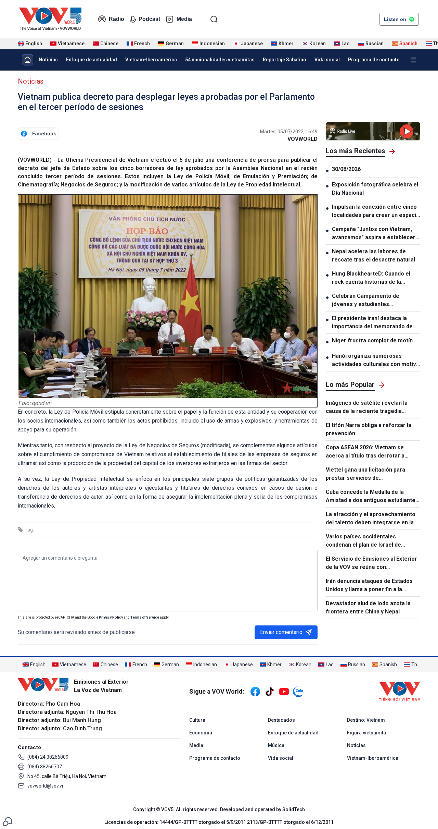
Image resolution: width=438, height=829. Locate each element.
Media (184, 19)
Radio (116, 19)
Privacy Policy (111, 617)
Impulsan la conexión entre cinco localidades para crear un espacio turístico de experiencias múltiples (376, 211)
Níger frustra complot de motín (372, 340)
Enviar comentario (281, 632)
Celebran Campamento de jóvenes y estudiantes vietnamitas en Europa (365, 300)
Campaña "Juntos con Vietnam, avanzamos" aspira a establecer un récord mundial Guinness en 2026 (373, 234)
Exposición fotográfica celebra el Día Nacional (375, 188)
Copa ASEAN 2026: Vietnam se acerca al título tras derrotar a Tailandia (365, 452)
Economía (200, 732)
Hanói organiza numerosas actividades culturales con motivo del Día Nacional (376, 360)
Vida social (327, 59)
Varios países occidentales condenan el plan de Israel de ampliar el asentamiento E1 (363, 541)
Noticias (48, 59)
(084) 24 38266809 (47, 757)
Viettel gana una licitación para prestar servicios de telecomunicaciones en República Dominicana (369, 474)
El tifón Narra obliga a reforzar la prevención (368, 429)
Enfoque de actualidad (91, 59)
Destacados (281, 720)
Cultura (197, 720)
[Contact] (7, 821)
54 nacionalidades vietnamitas (220, 59)
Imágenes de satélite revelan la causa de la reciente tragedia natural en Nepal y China (367, 407)
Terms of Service (144, 617)
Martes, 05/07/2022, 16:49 (289, 131)
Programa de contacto (374, 59)
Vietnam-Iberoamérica (151, 59)
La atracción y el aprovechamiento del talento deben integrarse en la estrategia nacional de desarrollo (370, 519)
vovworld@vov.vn (46, 786)
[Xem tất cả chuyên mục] (413, 60)
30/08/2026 (346, 169)
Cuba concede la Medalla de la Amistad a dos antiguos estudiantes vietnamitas (372, 496)
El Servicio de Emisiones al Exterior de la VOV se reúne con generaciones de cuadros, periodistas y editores (371, 563)
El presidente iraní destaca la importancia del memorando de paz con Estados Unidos (372, 323)
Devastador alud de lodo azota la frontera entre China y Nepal (368, 607)
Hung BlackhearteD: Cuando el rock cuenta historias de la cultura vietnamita (371, 278)
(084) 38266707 (44, 766)
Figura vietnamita (366, 732)
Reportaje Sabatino (284, 59)
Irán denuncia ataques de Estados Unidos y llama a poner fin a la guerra (369, 586)
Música (276, 745)
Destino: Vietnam (366, 720)
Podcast (149, 19)
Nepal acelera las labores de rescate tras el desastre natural (373, 255)
